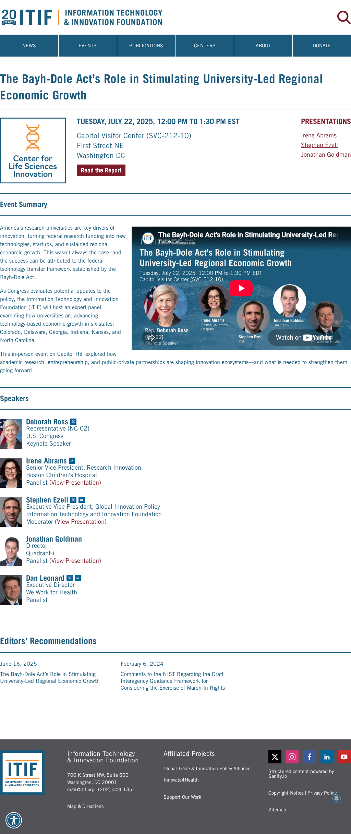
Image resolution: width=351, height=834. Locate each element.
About (263, 45)
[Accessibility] (13, 820)
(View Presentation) (75, 483)
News (29, 45)
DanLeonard (45, 578)
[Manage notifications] (336, 798)
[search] (344, 17)
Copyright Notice (286, 792)
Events (87, 45)
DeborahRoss (47, 421)
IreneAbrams (319, 135)
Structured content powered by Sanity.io (301, 773)
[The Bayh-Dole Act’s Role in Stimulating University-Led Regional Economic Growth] (33, 150)
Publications (146, 45)
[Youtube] (344, 756)
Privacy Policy (322, 792)
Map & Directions (85, 806)
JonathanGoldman (326, 154)
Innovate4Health (181, 779)
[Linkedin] (327, 756)
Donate (322, 45)
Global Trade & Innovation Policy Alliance (207, 768)
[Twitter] (274, 756)
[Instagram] (292, 756)
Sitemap (277, 809)
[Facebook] (309, 756)
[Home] (88, 17)
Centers (205, 45)
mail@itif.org (80, 789)
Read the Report (101, 170)
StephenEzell (319, 144)
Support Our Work (182, 797)
